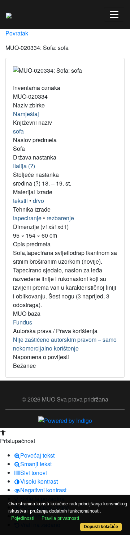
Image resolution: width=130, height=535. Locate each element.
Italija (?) (24, 166)
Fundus (22, 322)
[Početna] (9, 14)
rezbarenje (60, 218)
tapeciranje (27, 218)
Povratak (16, 33)
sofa (18, 131)
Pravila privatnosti (60, 518)
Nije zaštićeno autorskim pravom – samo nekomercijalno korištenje (65, 343)
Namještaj (26, 114)
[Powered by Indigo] (65, 420)
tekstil (20, 200)
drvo (38, 200)
